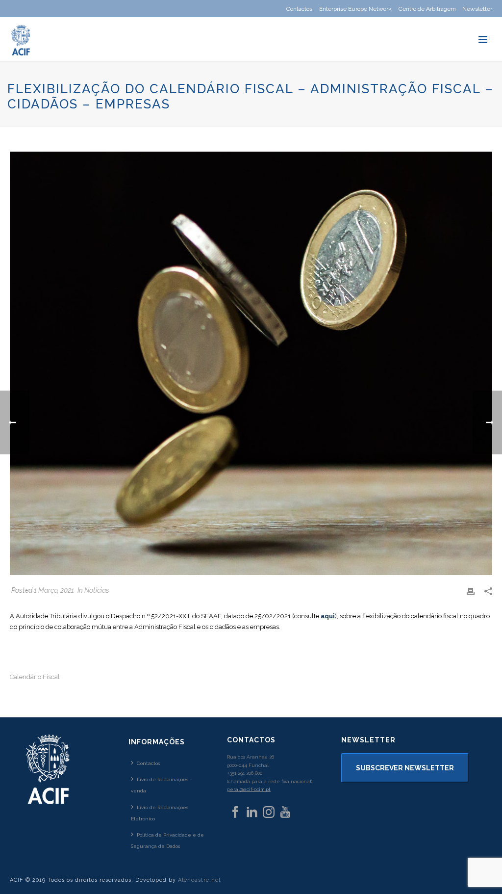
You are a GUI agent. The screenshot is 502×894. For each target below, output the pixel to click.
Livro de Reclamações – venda (162, 785)
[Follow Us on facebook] (235, 812)
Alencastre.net (199, 880)
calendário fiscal (35, 677)
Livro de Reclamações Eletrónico (159, 813)
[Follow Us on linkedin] (252, 812)
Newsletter (477, 8)
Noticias (96, 590)
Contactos (148, 763)
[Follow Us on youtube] (285, 812)
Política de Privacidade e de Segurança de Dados (167, 840)
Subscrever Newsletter (405, 768)
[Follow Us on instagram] (269, 812)
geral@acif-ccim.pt (249, 789)
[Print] (471, 590)
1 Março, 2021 (54, 590)
